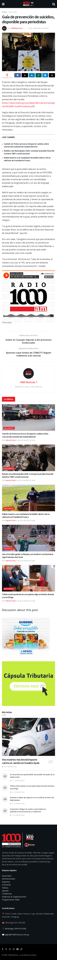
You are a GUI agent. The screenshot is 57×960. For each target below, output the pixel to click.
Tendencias (7, 893)
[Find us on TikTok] (21, 949)
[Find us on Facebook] (2, 949)
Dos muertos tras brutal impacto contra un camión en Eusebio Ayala (20, 761)
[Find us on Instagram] (10, 949)
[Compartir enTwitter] (25, 75)
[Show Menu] (3, 4)
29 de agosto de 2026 (27, 440)
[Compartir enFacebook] (17, 75)
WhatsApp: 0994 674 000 (15, 928)
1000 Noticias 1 (17, 28)
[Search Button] (53, 4)
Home (4, 12)
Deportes (8, 549)
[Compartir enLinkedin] (32, 75)
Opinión (5, 890)
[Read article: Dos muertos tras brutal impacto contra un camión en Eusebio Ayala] (28, 737)
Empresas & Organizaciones (14, 896)
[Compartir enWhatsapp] (39, 75)
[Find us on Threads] (14, 949)
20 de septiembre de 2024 (38, 28)
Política (5, 888)
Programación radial (10, 899)
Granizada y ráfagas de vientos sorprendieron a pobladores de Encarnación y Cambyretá (28, 810)
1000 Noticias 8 (10, 440)
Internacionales (8, 878)
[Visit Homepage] (28, 4)
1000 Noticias (13, 955)
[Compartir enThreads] (52, 75)
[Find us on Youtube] (17, 949)
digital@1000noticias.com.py (17, 934)
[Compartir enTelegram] (45, 75)
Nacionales (13, 12)
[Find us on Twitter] (6, 949)
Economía (6, 884)
